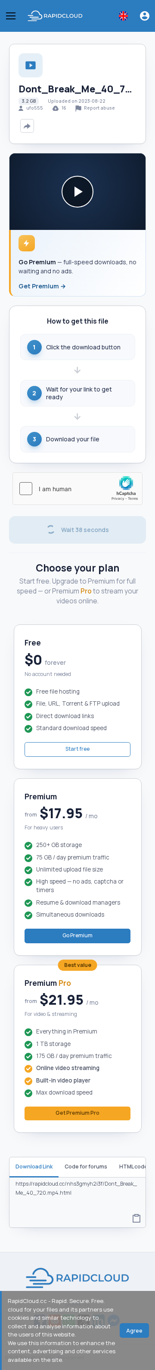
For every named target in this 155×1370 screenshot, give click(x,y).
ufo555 (34, 108)
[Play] (77, 191)
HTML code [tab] (133, 1166)
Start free (77, 748)
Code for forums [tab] (86, 1166)
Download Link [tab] (34, 1166)
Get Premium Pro (77, 1112)
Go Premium (77, 935)
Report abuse (99, 108)
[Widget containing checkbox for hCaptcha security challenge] (77, 488)
